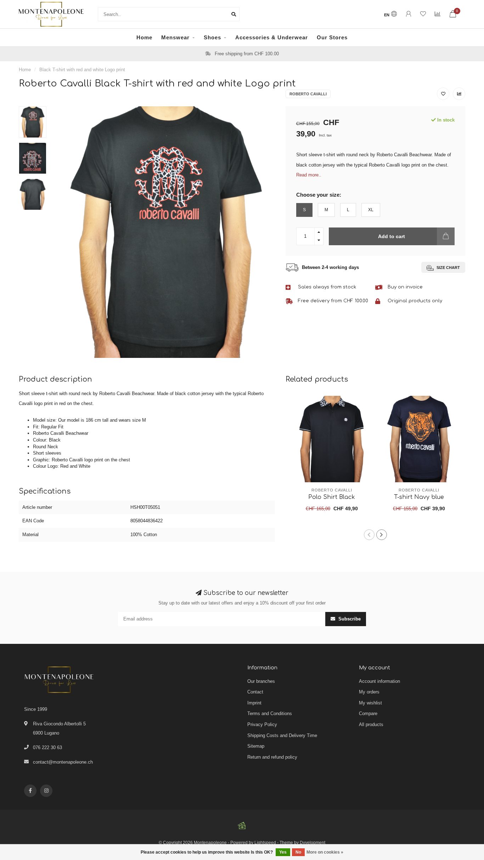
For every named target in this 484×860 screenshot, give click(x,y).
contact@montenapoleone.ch (63, 762)
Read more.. (308, 175)
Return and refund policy (272, 757)
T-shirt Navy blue (419, 497)
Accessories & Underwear (271, 37)
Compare (368, 713)
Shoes (212, 37)
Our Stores (332, 37)
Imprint (254, 703)
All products (371, 724)
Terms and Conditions (269, 713)
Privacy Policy (262, 724)
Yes (283, 852)
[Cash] (242, 825)
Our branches (261, 681)
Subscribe (349, 619)
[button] (369, 534)
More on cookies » (324, 852)
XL (370, 209)
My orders (369, 692)
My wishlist (370, 703)
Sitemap (255, 746)
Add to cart (391, 236)
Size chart (447, 267)
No (298, 852)
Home (144, 37)
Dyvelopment (312, 842)
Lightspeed (265, 842)
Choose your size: (318, 195)
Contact (255, 692)
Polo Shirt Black (331, 497)
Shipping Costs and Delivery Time (282, 735)
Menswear (175, 37)
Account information (379, 681)
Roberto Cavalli (308, 94)
